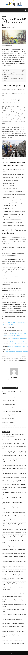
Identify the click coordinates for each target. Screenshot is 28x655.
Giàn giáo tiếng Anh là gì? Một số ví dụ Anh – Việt (14, 452)
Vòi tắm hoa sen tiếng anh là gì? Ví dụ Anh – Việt (14, 529)
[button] (26, 10)
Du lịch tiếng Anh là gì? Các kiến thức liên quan (13, 553)
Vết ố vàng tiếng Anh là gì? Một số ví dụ (12, 619)
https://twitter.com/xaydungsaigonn (17, 338)
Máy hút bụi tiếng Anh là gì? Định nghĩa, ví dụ (13, 631)
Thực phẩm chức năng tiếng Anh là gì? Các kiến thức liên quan (14, 588)
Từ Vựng (7, 14)
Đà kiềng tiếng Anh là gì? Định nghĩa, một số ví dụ (14, 532)
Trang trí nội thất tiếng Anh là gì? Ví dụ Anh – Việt (13, 498)
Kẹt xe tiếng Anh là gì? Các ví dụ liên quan (12, 571)
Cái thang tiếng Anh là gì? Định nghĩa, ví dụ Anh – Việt (14, 524)
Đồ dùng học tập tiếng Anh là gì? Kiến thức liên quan (13, 557)
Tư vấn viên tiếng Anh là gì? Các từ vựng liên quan (13, 541)
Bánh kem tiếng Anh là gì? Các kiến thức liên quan (13, 566)
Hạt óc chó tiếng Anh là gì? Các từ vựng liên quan (13, 536)
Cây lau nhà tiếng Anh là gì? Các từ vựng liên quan (13, 627)
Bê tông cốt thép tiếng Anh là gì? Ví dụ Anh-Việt (14, 480)
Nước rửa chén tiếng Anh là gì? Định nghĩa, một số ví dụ (14, 605)
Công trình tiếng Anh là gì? (10, 73)
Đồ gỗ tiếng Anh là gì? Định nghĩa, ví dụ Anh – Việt (13, 503)
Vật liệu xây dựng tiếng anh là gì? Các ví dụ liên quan (7, 360)
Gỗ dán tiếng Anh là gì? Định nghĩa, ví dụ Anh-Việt (14, 477)
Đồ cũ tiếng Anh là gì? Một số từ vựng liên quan (14, 593)
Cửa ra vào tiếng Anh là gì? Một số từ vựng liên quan (13, 460)
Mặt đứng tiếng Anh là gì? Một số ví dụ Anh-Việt (14, 440)
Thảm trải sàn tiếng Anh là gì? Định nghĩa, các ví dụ (14, 615)
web (7, 351)
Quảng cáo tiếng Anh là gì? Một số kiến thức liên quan (14, 562)
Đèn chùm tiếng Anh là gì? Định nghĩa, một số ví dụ (14, 493)
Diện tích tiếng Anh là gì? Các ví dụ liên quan (13, 546)
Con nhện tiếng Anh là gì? (8, 415)
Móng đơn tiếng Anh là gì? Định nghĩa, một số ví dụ (14, 447)
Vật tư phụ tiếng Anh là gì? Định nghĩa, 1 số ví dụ (14, 465)
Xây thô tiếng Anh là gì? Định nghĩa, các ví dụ (13, 443)
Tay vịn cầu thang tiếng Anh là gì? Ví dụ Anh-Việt (14, 473)
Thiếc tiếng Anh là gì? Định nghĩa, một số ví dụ (13, 512)
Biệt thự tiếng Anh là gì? (8, 422)
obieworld (4, 27)
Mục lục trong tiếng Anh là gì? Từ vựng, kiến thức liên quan (13, 579)
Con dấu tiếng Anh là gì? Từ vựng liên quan (12, 575)
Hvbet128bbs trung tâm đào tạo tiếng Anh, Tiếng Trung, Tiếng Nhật (13, 435)
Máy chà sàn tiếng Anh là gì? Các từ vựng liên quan (13, 600)
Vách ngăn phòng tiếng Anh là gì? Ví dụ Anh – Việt (13, 507)
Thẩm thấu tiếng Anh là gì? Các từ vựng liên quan (13, 610)
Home (3, 14)
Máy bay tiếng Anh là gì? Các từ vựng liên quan (13, 549)
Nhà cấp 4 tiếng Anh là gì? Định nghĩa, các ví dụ (13, 515)
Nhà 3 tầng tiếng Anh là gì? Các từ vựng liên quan (13, 519)
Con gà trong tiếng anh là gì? (9, 425)
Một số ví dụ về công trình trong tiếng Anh (13, 79)
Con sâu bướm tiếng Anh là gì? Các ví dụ (12, 596)
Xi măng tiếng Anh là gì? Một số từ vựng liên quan (13, 644)
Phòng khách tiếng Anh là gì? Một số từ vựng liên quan (14, 456)
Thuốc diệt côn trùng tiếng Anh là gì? (11, 411)
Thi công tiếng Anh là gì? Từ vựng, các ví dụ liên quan (14, 635)
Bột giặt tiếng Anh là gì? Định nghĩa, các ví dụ (13, 623)
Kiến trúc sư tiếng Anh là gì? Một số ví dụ (12, 640)
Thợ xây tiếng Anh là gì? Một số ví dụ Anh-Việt (13, 484)
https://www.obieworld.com (14, 379)
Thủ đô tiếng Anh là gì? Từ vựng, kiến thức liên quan (13, 583)
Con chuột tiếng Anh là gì (8, 397)
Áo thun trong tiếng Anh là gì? (9, 400)
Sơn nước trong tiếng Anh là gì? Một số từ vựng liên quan (14, 488)
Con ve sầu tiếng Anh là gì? (9, 404)
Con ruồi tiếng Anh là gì (8, 418)
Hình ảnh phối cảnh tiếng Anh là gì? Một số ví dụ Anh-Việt (14, 469)
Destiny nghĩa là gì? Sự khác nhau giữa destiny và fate (13, 392)
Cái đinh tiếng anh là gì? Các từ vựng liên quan (20, 359)
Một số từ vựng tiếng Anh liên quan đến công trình (14, 75)
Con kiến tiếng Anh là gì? (8, 407)
